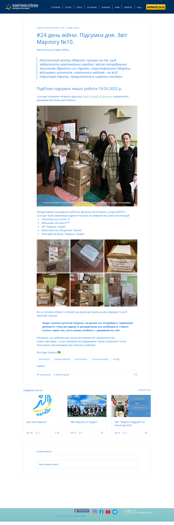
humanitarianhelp (100, 359)
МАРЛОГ (41, 366)
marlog (116, 359)
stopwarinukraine (62, 359)
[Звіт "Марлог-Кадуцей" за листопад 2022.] (131, 406)
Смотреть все (144, 390)
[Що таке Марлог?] (43, 406)
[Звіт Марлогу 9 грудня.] (87, 406)
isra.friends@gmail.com (142, 513)
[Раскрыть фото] (53, 256)
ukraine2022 (44, 359)
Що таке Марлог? (37, 422)
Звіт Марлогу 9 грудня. (84, 422)
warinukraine (81, 359)
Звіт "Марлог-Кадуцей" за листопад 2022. (130, 423)
